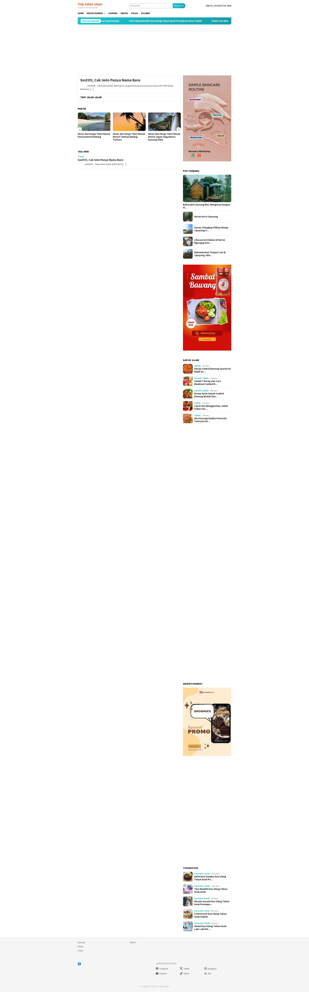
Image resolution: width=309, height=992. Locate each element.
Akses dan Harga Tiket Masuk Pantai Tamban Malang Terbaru (94, 136)
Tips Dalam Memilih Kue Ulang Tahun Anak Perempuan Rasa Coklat (139, 21)
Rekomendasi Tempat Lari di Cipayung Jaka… (210, 254)
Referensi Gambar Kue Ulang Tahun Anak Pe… (210, 878)
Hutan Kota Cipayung (206, 216)
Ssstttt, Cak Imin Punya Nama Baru (110, 80)
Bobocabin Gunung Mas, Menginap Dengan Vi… (206, 206)
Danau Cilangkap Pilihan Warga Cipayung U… (211, 229)
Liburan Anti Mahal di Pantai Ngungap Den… (209, 241)
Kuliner (197, 378)
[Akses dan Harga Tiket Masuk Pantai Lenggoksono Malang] (164, 121)
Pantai (80, 946)
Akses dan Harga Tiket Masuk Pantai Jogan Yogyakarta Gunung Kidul (129, 136)
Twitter (186, 968)
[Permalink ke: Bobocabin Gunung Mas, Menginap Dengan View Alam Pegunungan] (207, 188)
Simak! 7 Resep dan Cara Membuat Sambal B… (207, 383)
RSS (209, 973)
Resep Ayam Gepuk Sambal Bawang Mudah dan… (209, 395)
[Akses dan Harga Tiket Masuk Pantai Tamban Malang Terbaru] (94, 121)
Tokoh (81, 157)
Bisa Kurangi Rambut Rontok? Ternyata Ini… (210, 420)
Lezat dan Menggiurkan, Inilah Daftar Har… (211, 407)
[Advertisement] (154, 50)
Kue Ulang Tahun (202, 874)
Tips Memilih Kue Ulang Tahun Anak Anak (210, 890)
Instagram (212, 968)
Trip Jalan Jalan (90, 4)
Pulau (80, 950)
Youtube (163, 973)
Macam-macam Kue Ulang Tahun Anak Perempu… (211, 903)
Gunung (81, 942)
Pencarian (179, 5)
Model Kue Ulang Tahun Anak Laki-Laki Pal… (210, 928)
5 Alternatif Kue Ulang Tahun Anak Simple (210, 915)
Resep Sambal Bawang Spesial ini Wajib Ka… (212, 370)
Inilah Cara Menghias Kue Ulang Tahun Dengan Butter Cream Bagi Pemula (226, 21)
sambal (197, 366)
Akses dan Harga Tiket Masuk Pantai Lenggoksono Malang (164, 135)
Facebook (163, 968)
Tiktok (186, 973)
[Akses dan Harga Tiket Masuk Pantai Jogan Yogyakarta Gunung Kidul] (129, 121)
